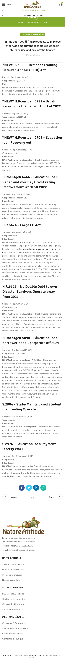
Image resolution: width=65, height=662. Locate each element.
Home (21, 22)
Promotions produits (12, 574)
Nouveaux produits (11, 580)
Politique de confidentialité (15, 628)
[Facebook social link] (22, 488)
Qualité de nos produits (13, 599)
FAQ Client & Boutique (13, 593)
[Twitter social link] (29, 488)
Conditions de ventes (12, 633)
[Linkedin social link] (36, 488)
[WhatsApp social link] (43, 488)
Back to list (32, 497)
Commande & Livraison (13, 604)
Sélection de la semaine (13, 564)
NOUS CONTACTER (34, 15)
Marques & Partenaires (13, 569)
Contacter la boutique (12, 638)
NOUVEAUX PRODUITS (34, 10)
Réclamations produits (12, 609)
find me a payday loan (37, 22)
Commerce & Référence (13, 623)
